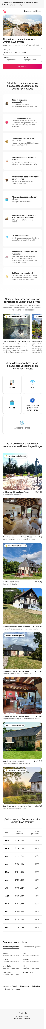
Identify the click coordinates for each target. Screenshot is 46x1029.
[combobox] (22, 52)
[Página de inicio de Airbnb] (4, 11)
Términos (27, 1018)
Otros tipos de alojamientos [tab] (32, 947)
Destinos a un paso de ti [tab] (11, 947)
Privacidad (18, 1018)
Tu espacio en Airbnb (32, 11)
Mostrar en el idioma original (14, 5)
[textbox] (12, 60)
